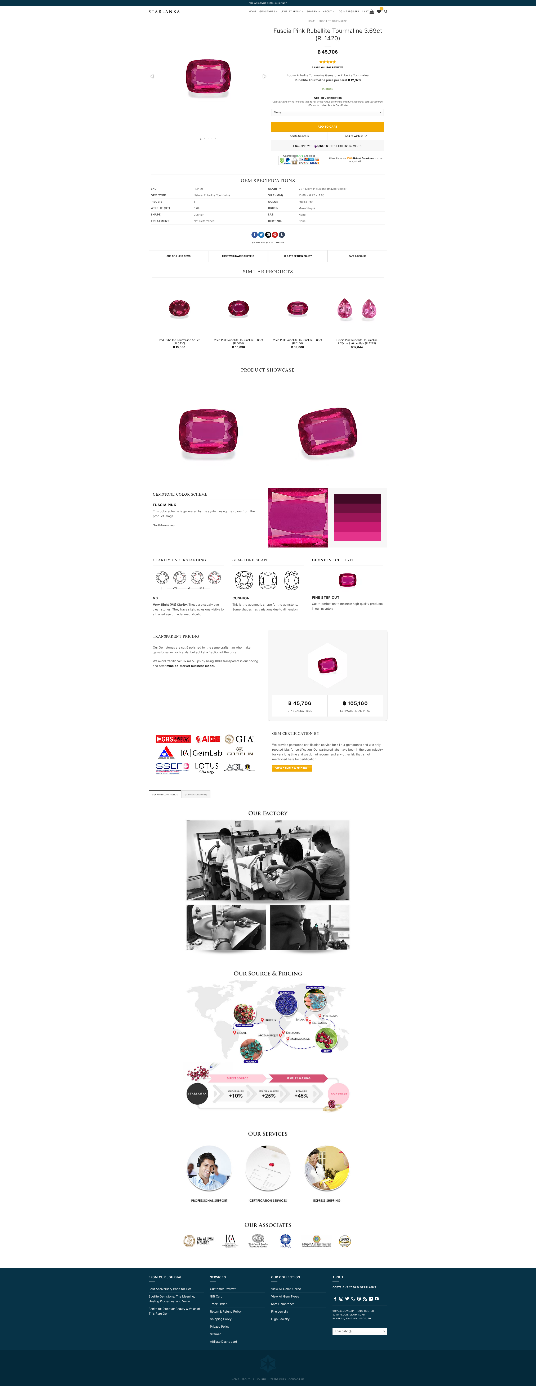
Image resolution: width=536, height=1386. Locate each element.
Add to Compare (299, 135)
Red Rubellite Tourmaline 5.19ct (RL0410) (179, 341)
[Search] (385, 11)
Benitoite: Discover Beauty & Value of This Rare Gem (174, 1311)
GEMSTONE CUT (327, 559)
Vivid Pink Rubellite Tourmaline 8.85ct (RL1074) (238, 341)
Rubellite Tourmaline (333, 21)
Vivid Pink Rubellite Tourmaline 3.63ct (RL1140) (297, 341)
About (327, 11)
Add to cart (328, 126)
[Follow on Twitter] (347, 1299)
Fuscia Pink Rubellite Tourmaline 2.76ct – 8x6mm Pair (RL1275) (357, 341)
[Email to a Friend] (268, 235)
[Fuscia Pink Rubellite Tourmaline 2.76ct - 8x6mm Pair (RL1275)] (356, 308)
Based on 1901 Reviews (327, 67)
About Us (248, 1379)
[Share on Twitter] (261, 235)
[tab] (165, 794)
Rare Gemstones (283, 1304)
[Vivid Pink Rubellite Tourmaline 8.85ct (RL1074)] (238, 308)
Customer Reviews (223, 1289)
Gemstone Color (171, 494)
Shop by (312, 11)
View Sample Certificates (334, 105)
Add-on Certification (328, 97)
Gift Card (216, 1296)
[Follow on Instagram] (341, 1299)
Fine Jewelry (280, 1311)
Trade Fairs (278, 1379)
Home (311, 21)
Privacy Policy (219, 1326)
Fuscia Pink (164, 505)
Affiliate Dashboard (223, 1341)
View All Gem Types (285, 1296)
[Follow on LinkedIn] (371, 1299)
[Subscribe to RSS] (365, 1299)
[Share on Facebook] (254, 235)
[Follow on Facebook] (335, 1299)
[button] (152, 76)
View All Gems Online (286, 1289)
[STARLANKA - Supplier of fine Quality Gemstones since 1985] (164, 11)
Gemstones (267, 11)
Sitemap (216, 1334)
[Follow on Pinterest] (359, 1299)
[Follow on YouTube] (377, 1299)
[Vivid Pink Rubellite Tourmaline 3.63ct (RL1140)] (297, 308)
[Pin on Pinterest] (275, 235)
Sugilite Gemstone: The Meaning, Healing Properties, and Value (172, 1299)
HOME (252, 11)
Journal (262, 1379)
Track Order (218, 1304)
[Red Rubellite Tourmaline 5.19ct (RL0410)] (179, 308)
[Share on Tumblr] (282, 235)
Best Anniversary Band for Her (170, 1289)
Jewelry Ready (291, 11)
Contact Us (296, 1379)
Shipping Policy (221, 1319)
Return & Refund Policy (226, 1311)
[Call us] (353, 1299)
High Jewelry (280, 1319)
